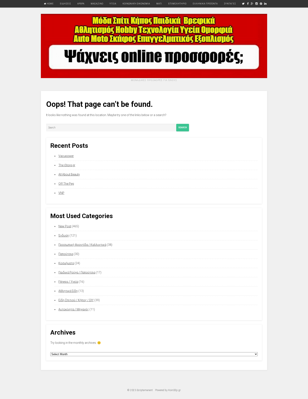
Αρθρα (80, 4)
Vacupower (66, 156)
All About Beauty (69, 174)
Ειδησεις (65, 4)
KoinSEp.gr (174, 390)
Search (182, 127)
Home (50, 4)
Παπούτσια (65, 254)
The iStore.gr (66, 165)
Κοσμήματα (66, 263)
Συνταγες (230, 4)
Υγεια (113, 4)
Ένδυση (63, 235)
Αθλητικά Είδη (68, 291)
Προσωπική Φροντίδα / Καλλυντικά (82, 244)
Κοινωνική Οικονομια (136, 4)
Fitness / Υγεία (68, 281)
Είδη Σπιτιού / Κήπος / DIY (76, 300)
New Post (64, 226)
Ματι (159, 4)
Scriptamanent (145, 390)
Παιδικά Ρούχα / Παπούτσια (76, 272)
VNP (61, 193)
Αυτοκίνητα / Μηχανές (73, 309)
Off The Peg (66, 183)
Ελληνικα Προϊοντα (205, 4)
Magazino (97, 4)
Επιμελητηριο (177, 4)
